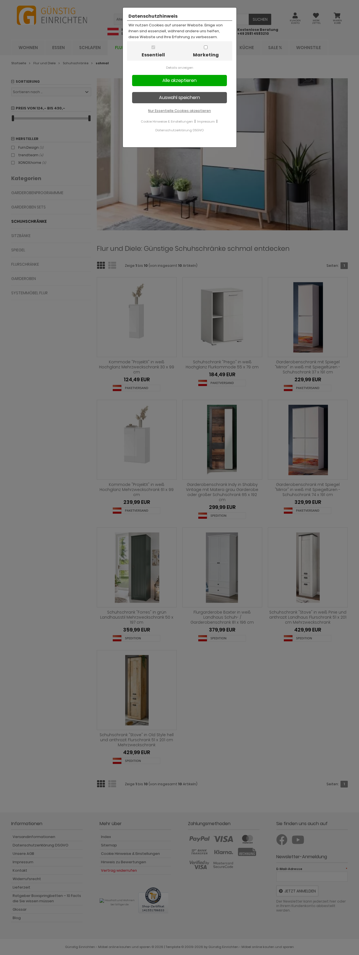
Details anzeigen (179, 67)
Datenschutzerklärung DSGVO (179, 130)
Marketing (206, 55)
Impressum (206, 121)
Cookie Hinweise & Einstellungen (167, 121)
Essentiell (153, 55)
